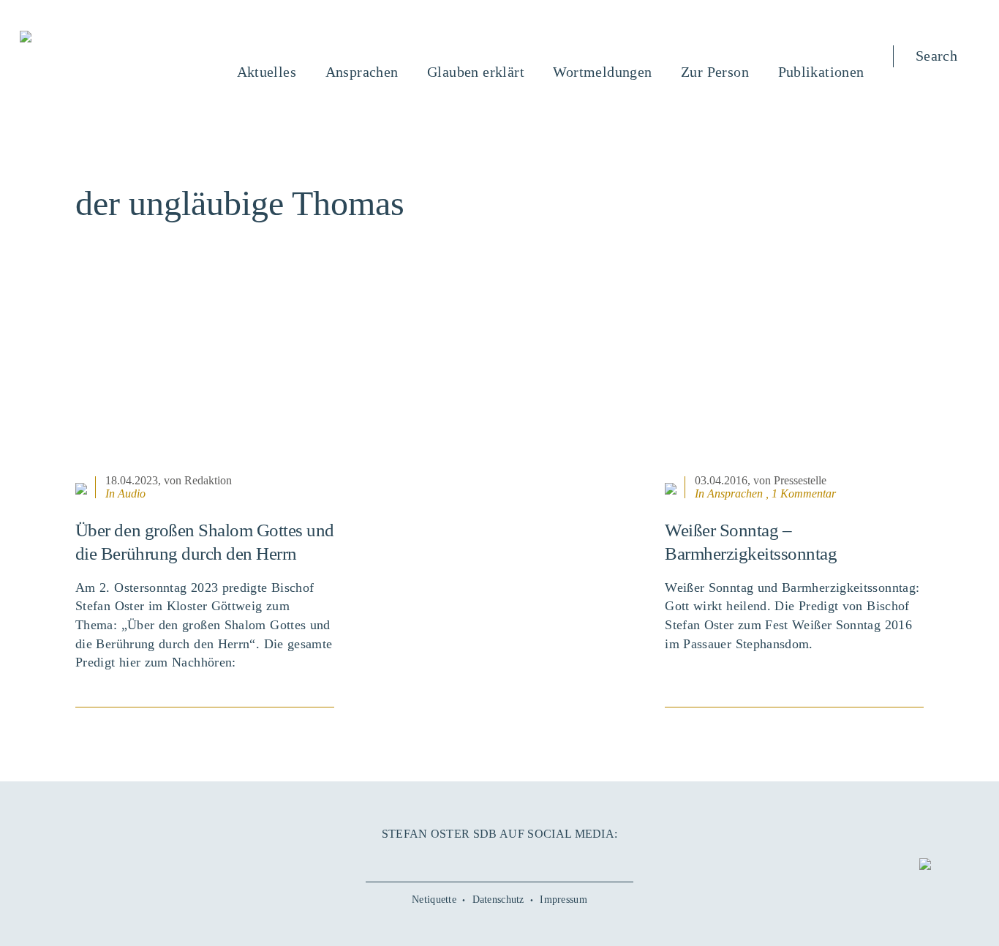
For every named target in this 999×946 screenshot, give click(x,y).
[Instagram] (499, 859)
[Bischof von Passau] (114, 38)
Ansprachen (735, 493)
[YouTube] (472, 859)
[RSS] (554, 859)
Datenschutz (498, 899)
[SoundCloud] (526, 859)
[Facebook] (445, 859)
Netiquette (434, 899)
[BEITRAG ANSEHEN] (204, 379)
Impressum (563, 899)
